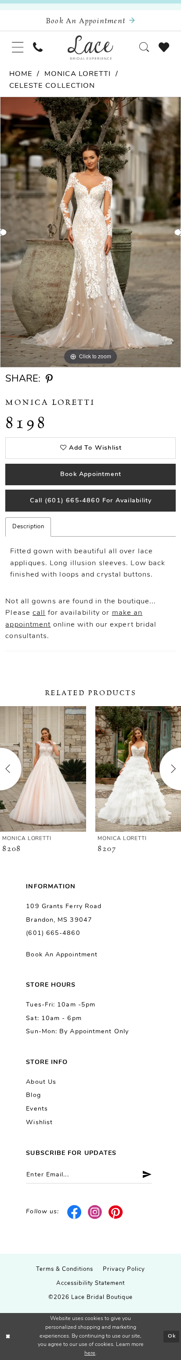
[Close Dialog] (8, 1336)
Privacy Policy (124, 1269)
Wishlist (39, 1122)
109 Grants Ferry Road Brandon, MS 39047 (63, 913)
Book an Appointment (62, 955)
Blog (33, 1095)
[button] (17, 47)
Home (21, 74)
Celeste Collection (52, 86)
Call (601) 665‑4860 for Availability (91, 501)
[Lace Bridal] (90, 47)
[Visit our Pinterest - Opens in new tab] (116, 1212)
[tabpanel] (90, 232)
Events (37, 1109)
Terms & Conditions (64, 1269)
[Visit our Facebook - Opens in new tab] (75, 1212)
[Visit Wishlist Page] (164, 47)
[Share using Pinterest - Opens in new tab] (49, 379)
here (89, 1353)
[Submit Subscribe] (143, 1174)
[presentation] (43, 769)
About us (41, 1082)
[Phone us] (37, 47)
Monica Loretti (77, 74)
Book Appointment (90, 474)
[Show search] (144, 47)
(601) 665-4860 (53, 933)
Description (28, 527)
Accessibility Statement (90, 1283)
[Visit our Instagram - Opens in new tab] (95, 1212)
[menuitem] (17, 47)
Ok (172, 1336)
